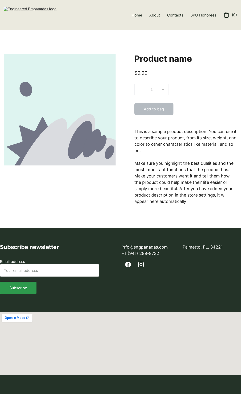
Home (137, 15)
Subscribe (18, 287)
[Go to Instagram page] (141, 264)
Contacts (175, 15)
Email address (12, 261)
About (154, 15)
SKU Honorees (203, 15)
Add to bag (154, 109)
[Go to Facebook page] (128, 264)
